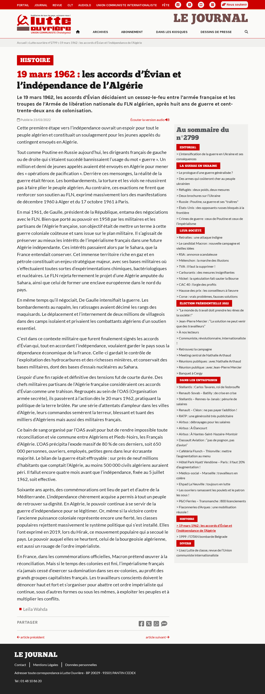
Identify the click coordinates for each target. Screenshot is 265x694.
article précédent (32, 637)
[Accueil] (78, 32)
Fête (166, 5)
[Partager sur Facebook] (141, 623)
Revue (57, 5)
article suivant (156, 637)
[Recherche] (246, 32)
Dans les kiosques (172, 32)
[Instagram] (212, 5)
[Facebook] (178, 5)
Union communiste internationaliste (126, 5)
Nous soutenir (236, 4)
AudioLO (84, 5)
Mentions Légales (45, 665)
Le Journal (210, 19)
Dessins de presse (216, 32)
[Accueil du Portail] (44, 24)
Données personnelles (81, 665)
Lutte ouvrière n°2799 (43, 42)
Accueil (22, 42)
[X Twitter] (189, 5)
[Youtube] (201, 5)
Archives (100, 32)
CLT (70, 5)
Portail (23, 5)
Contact (20, 665)
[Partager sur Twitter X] (149, 623)
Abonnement (132, 32)
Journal (40, 5)
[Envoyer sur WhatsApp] (156, 623)
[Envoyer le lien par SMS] (164, 623)
